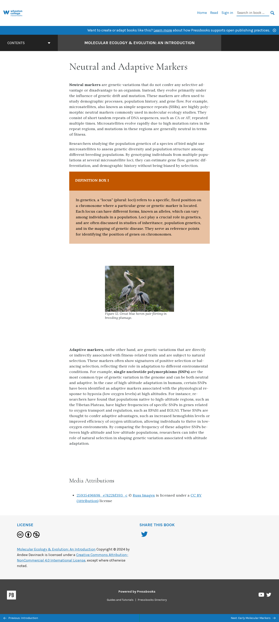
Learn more (163, 30)
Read (214, 12)
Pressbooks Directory (152, 600)
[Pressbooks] (11, 596)
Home (202, 12)
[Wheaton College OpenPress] (13, 13)
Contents (16, 43)
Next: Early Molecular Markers (251, 618)
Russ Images (144, 495)
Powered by (136, 591)
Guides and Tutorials (120, 600)
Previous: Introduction (23, 618)
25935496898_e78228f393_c (102, 495)
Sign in (227, 12)
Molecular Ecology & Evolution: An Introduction (139, 42)
